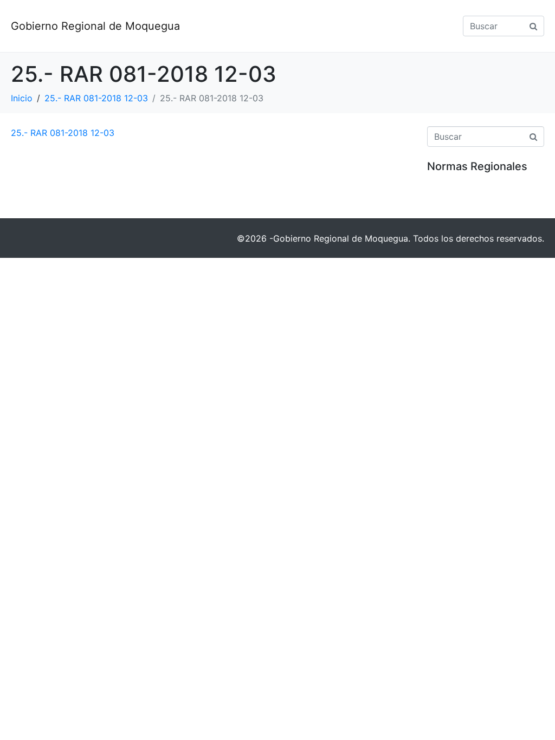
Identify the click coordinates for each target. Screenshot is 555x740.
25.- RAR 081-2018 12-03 (62, 132)
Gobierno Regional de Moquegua (95, 26)
